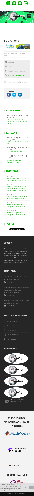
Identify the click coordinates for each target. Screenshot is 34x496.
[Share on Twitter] (14, 95)
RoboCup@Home (12, 330)
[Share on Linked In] (20, 95)
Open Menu (29, 16)
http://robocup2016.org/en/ (16, 75)
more (25, 487)
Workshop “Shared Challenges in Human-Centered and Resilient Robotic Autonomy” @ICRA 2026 (17, 188)
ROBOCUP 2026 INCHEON (15, 152)
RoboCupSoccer (12, 321)
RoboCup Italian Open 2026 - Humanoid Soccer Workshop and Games (17, 122)
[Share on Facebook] (9, 95)
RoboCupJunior (11, 339)
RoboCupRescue (12, 326)
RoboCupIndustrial (12, 335)
